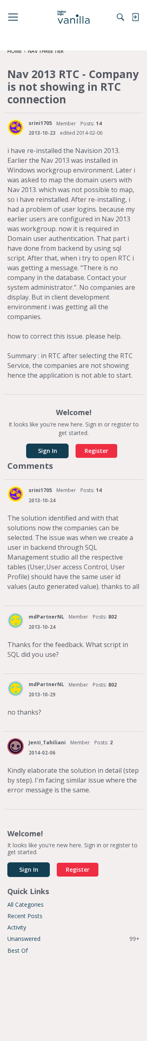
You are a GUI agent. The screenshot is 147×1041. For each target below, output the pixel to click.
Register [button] (96, 451)
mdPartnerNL (46, 616)
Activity (16, 927)
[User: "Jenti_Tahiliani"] (15, 746)
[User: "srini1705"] (15, 127)
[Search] (120, 17)
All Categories (25, 904)
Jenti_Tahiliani (47, 742)
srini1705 (40, 123)
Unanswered (73, 939)
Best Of (17, 950)
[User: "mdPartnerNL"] (15, 620)
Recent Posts (24, 916)
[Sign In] (135, 17)
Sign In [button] (47, 451)
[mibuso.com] (74, 17)
